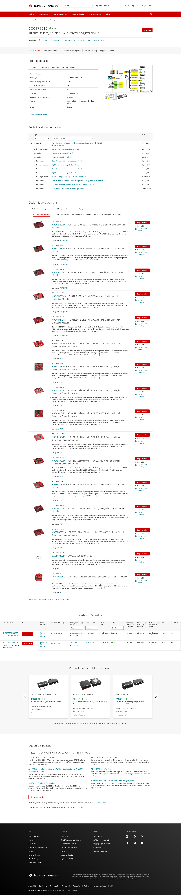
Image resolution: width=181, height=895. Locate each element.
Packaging (64, 851)
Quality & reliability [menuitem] (78, 14)
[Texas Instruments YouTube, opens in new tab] (142, 844)
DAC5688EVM (58, 556)
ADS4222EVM (58, 343)
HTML (66, 240)
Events (30, 851)
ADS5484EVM (58, 508)
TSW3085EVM (58, 576)
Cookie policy (43, 886)
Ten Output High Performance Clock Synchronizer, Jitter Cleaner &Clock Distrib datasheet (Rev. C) (72, 40)
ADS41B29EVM (59, 320)
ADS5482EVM (58, 484)
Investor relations (34, 855)
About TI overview (34, 836)
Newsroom (32, 844)
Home (30, 20)
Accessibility (32, 886)
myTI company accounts (101, 840)
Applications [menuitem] (43, 14)
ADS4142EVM (58, 272)
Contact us (64, 836)
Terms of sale (66, 886)
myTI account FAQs (67, 859)
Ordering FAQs (98, 847)
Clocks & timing (40, 20)
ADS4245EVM (58, 437)
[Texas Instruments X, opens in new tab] (142, 837)
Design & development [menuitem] (60, 14)
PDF (61, 240)
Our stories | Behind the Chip (37, 847)
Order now (147, 30)
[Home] (43, 6)
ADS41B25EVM (59, 296)
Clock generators (55, 20)
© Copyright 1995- (36, 890)
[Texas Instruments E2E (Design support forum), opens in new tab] (134, 844)
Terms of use (77, 886)
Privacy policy (54, 886)
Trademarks (88, 886)
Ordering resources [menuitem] (95, 14)
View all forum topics (37, 797)
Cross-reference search (68, 844)
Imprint (110, 886)
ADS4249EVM (58, 461)
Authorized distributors (100, 851)
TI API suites (97, 836)
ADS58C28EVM (59, 532)
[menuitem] (151, 14)
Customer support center (69, 847)
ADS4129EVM (58, 248)
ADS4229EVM (58, 390)
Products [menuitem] (31, 14)
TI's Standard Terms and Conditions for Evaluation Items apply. (48, 599)
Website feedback (100, 886)
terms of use (101, 803)
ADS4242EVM (58, 413)
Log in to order (142, 222)
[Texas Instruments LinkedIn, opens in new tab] (127, 844)
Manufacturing (33, 859)
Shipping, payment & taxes (102, 844)
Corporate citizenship (35, 862)
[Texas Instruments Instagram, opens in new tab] (127, 837)
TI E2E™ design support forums (71, 840)
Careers (31, 840)
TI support (80, 807)
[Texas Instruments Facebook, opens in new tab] (134, 837)
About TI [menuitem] (109, 14)
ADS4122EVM (58, 224)
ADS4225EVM (58, 366)
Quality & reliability (67, 855)
